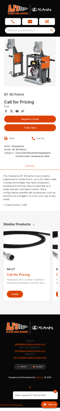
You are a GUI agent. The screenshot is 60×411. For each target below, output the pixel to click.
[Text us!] (49, 405)
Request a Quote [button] (30, 119)
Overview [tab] (30, 166)
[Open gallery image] (30, 62)
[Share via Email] (17, 111)
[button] (13, 21)
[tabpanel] (30, 62)
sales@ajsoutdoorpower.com (30, 344)
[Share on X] (11, 111)
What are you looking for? (21, 30)
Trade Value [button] (30, 127)
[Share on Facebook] (6, 111)
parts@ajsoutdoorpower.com (30, 350)
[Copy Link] (22, 111)
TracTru (39, 377)
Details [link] (14, 294)
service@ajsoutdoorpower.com (30, 357)
